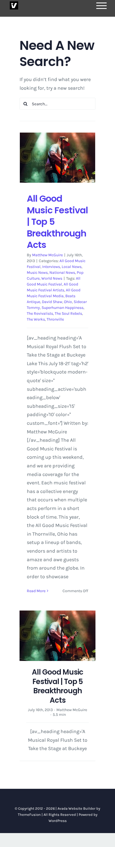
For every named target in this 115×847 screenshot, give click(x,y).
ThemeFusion (29, 814)
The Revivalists (40, 313)
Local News (72, 266)
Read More (36, 591)
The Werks (36, 319)
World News (51, 278)
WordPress (58, 821)
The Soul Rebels (68, 313)
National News (62, 272)
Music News (37, 272)
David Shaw (52, 301)
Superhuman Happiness (62, 307)
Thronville (55, 319)
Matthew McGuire (47, 255)
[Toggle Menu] (101, 6)
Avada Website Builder (76, 808)
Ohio (68, 301)
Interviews (51, 266)
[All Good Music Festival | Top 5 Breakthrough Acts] (57, 158)
